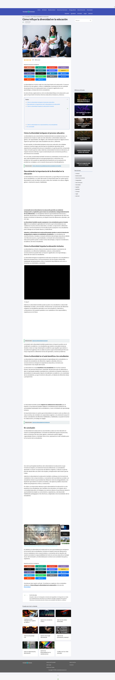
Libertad (90, 13)
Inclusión (79, 13)
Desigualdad (72, 10)
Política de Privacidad (50, 662)
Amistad (44, 10)
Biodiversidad (51, 10)
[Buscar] (90, 20)
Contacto (71, 665)
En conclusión (30, 126)
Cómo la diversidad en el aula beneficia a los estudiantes (42, 124)
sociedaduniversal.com (61, 670)
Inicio (39, 10)
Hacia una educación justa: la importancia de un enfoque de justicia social (42, 526)
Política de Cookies (50, 667)
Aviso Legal (48, 665)
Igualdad (73, 13)
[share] (58, 526)
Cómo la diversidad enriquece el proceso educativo (40, 102)
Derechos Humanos (62, 10)
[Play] (65, 540)
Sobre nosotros (72, 662)
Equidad (67, 13)
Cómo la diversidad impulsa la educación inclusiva (40, 106)
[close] (58, 675)
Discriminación (81, 10)
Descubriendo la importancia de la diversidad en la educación (43, 104)
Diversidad (89, 10)
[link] (26, 526)
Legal (85, 13)
